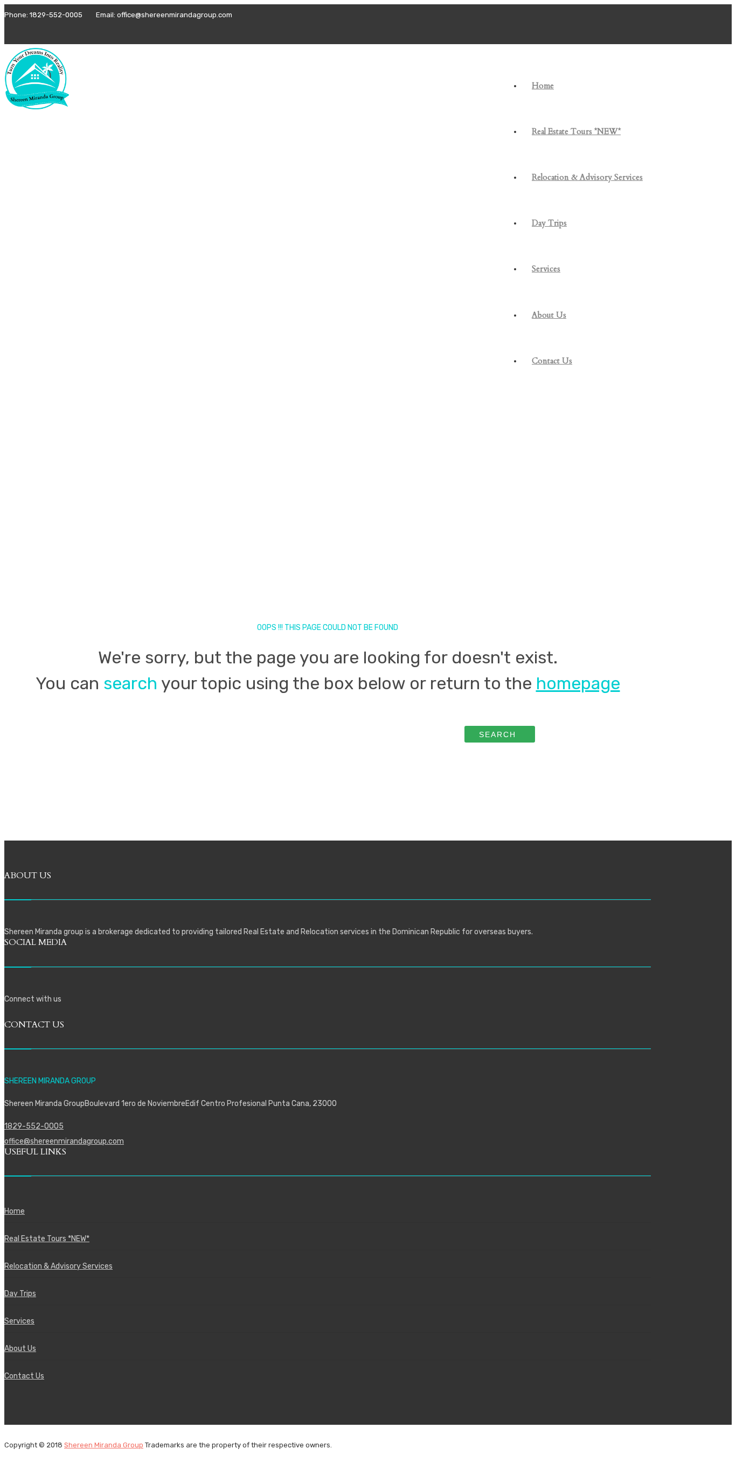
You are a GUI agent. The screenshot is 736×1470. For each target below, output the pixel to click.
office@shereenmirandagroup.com (64, 1141)
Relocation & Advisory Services (58, 1266)
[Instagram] (49, 32)
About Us (20, 1348)
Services (19, 1321)
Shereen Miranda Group (103, 1445)
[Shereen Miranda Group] (36, 100)
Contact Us (24, 1376)
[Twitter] (31, 32)
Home (14, 1211)
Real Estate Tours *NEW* (46, 1238)
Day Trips (20, 1293)
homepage (578, 683)
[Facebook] (13, 32)
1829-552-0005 (34, 1126)
